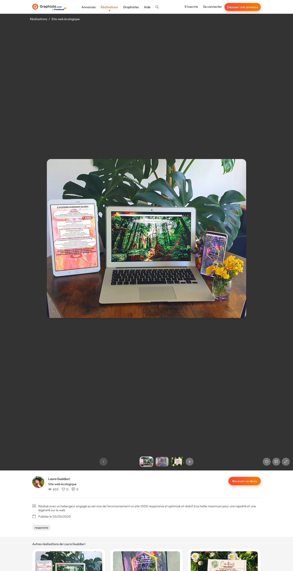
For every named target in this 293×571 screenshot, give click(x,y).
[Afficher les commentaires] (276, 462)
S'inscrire (191, 7)
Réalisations (109, 7)
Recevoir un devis (244, 481)
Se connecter (212, 7)
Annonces (89, 7)
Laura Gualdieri (59, 479)
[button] (190, 462)
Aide (147, 7)
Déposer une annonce (242, 7)
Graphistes (131, 7)
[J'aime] (267, 462)
